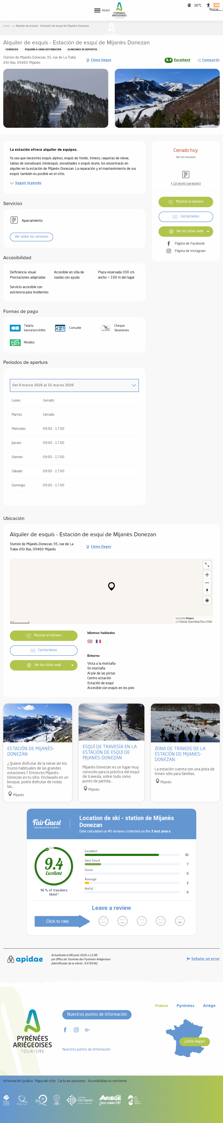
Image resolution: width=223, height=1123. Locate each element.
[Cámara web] (190, 5)
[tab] (70, 385)
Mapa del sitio (45, 1081)
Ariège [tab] (209, 1006)
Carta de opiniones (72, 1081)
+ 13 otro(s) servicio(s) (186, 183)
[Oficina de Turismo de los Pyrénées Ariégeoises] (119, 10)
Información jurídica (18, 1081)
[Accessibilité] (208, 5)
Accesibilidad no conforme (107, 1081)
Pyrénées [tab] (185, 1006)
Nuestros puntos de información (97, 1014)
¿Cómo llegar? (194, 1041)
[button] (215, 10)
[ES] (216, 5)
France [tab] (161, 1006)
